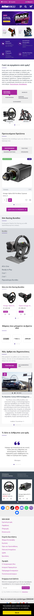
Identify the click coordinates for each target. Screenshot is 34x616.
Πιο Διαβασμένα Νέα (23, 365)
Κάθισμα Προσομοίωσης (23, 97)
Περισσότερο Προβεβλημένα (22, 475)
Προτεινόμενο (9, 148)
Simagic (5, 189)
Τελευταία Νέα (9, 365)
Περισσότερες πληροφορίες (18, 84)
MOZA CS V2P (6, 494)
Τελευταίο (24, 148)
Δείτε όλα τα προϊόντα (16, 209)
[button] (15, 204)
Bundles (24, 92)
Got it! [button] (17, 612)
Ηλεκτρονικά (9, 97)
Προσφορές (24, 152)
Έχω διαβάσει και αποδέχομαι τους (16, 591)
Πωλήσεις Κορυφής (9, 152)
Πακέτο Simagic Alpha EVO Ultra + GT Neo (25, 306)
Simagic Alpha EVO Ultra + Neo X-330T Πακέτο (9, 306)
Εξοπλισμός (17, 101)
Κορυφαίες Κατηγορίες (6, 92)
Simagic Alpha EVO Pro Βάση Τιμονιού (15, 193)
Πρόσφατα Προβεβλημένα (7, 475)
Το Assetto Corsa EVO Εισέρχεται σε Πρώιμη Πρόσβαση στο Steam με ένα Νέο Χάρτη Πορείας (17, 397)
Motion (26, 121)
